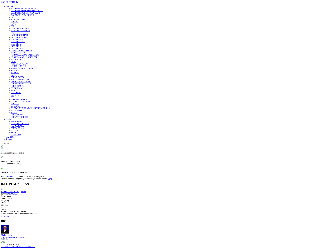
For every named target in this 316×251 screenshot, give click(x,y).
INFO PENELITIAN (19, 35)
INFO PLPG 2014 (18, 42)
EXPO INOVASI (18, 19)
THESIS (14, 132)
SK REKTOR (16, 110)
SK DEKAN (16, 106)
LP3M (13, 62)
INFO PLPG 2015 (18, 44)
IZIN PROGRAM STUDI (21, 50)
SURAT (14, 113)
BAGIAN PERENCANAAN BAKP (25, 13)
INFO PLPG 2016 (18, 46)
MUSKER (15, 73)
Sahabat (10, 176)
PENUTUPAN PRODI (20, 79)
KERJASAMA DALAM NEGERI (25, 55)
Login (50, 179)
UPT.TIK (5, 244)
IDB (12, 33)
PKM (13, 90)
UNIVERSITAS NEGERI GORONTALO (18, 247)
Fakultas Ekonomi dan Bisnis (12, 237)
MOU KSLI (15, 70)
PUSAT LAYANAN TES (21, 101)
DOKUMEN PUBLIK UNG (22, 15)
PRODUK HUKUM (19, 99)
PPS (12, 97)
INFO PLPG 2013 (18, 39)
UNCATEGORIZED (19, 117)
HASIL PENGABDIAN (20, 31)
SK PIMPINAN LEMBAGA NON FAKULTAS (30, 108)
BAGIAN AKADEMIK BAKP (23, 8)
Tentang (9, 139)
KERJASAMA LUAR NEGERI (24, 57)
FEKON (14, 22)
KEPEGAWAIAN (18, 53)
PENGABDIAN (17, 128)
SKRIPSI (14, 130)
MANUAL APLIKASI (20, 64)
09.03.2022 (12, 194)
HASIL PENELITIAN (20, 28)
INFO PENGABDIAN (20, 37)
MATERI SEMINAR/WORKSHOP (25, 68)
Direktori (9, 119)
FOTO (13, 24)
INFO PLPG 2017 (18, 48)
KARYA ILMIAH (18, 126)
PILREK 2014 (16, 88)
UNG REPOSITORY (9, 2)
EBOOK (14, 17)
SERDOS (15, 104)
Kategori (9, 6)
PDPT (13, 75)
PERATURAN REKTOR (21, 84)
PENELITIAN (17, 121)
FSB (12, 26)
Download (5, 216)
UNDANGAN (17, 115)
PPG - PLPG (16, 93)
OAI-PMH (10, 137)
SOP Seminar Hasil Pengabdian (13, 192)
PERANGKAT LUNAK (21, 82)
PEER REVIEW (17, 77)
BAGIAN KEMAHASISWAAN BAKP (27, 11)
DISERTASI (16, 135)
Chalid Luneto (6, 235)
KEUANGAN (16, 59)
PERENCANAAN (18, 86)
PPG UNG (15, 95)
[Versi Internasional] (2, 146)
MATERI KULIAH (19, 66)
